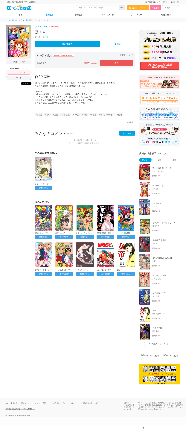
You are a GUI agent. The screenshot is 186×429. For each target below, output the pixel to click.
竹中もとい (47, 37)
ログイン (143, 7)
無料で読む (67, 44)
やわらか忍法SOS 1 (124, 233)
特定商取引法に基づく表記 (89, 403)
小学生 (93, 114)
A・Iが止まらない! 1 (62, 270)
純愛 (85, 114)
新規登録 (133, 7)
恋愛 (56, 114)
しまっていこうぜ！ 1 (105, 270)
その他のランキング (158, 343)
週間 (159, 160)
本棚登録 (119, 44)
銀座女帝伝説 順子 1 (105, 233)
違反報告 (130, 122)
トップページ (36, 403)
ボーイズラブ (136, 14)
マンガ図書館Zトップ (14, 20)
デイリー (145, 160)
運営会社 (46, 403)
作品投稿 (155, 7)
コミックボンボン (107, 114)
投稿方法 (14, 403)
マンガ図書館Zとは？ (152, 2)
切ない (77, 114)
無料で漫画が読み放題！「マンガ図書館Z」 (20, 409)
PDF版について (125, 55)
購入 (116, 62)
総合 (20, 14)
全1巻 (120, 114)
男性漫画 (49, 14)
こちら (159, 409)
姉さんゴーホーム (82, 270)
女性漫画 (78, 14)
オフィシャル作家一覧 (170, 2)
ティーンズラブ (107, 14)
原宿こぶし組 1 (60, 233)
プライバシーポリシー (69, 403)
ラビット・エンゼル (42, 184)
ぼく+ (38, 20)
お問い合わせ (24, 403)
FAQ (6, 403)
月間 (174, 160)
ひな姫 (39, 114)
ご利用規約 (56, 403)
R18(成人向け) (165, 14)
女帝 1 (119, 270)
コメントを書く (127, 133)
